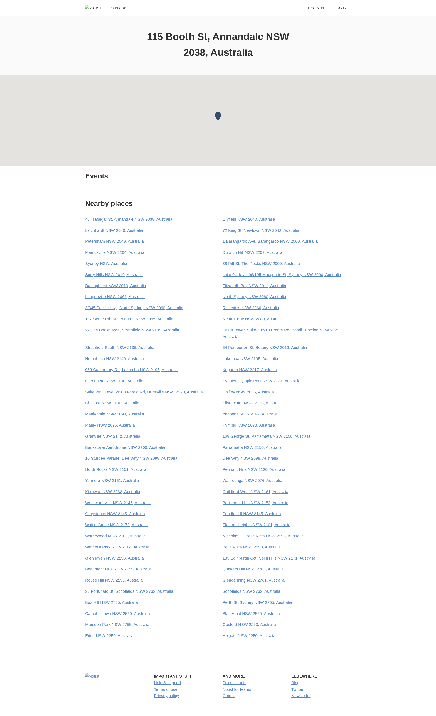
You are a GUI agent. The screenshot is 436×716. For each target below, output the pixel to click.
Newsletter (301, 696)
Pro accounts (234, 683)
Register (317, 8)
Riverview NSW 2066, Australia (251, 308)
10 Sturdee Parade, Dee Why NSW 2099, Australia (131, 458)
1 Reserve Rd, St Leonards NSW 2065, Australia (129, 319)
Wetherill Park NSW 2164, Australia (117, 547)
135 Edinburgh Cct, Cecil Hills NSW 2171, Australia (269, 558)
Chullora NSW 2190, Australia (112, 403)
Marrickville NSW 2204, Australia (114, 252)
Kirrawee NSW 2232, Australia (112, 491)
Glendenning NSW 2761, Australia (254, 580)
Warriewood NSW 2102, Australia (115, 536)
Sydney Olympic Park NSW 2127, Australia (261, 381)
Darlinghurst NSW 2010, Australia (115, 286)
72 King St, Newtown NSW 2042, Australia (261, 230)
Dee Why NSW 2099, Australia (250, 458)
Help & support (167, 683)
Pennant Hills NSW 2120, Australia (254, 469)
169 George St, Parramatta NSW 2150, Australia (266, 436)
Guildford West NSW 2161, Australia (255, 491)
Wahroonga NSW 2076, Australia (252, 480)
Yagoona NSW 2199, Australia (250, 414)
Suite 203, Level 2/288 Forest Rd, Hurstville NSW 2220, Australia (144, 392)
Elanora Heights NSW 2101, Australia (256, 525)
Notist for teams (237, 689)
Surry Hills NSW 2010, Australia (114, 274)
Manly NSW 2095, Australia (110, 425)
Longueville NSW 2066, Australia (115, 296)
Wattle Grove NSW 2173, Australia (116, 525)
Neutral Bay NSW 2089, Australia (253, 319)
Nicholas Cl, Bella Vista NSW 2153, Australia (263, 536)
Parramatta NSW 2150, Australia (252, 447)
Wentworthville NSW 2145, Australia (118, 503)
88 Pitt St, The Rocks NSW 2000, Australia (261, 263)
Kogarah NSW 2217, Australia (250, 370)
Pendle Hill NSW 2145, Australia (252, 513)
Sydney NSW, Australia (106, 263)
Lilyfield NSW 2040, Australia (249, 219)
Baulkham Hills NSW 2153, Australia (255, 503)
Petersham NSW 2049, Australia (114, 241)
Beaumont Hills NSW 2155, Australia (118, 569)
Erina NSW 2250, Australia (109, 635)
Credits (229, 696)
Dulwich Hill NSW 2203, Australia (252, 252)
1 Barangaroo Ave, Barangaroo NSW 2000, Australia (270, 241)
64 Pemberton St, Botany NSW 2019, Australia (265, 347)
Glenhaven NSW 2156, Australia (114, 558)
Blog (295, 683)
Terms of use (165, 689)
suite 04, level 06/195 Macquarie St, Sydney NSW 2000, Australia (282, 274)
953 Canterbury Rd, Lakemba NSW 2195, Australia (131, 370)
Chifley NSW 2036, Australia (248, 392)
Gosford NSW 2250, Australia (249, 624)
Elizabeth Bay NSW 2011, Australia (254, 286)
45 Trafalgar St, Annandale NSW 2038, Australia (128, 219)
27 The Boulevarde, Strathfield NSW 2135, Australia (132, 330)
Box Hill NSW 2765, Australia (111, 602)
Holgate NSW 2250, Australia (249, 635)
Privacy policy (166, 696)
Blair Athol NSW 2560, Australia (251, 613)
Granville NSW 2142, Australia (112, 436)
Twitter (297, 689)
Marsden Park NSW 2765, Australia (117, 624)
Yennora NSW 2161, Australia (112, 480)
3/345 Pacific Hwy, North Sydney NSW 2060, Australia (134, 308)
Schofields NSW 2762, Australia (251, 591)
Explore (118, 8)
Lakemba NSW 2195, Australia (250, 358)
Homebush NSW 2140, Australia (114, 358)
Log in (340, 8)
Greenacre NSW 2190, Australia (114, 381)
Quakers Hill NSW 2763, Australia (253, 569)
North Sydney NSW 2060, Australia (254, 296)
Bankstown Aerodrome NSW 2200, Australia (125, 447)
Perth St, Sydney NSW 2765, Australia (257, 602)
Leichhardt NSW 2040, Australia (114, 230)
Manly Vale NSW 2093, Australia (114, 414)
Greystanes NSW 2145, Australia (115, 513)
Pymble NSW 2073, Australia (249, 425)
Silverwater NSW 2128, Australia (252, 403)
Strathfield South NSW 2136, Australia (119, 347)
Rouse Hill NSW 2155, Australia (114, 580)
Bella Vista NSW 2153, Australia (252, 547)
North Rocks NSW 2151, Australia (115, 469)
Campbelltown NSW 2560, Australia (117, 613)
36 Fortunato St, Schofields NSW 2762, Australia (129, 591)
